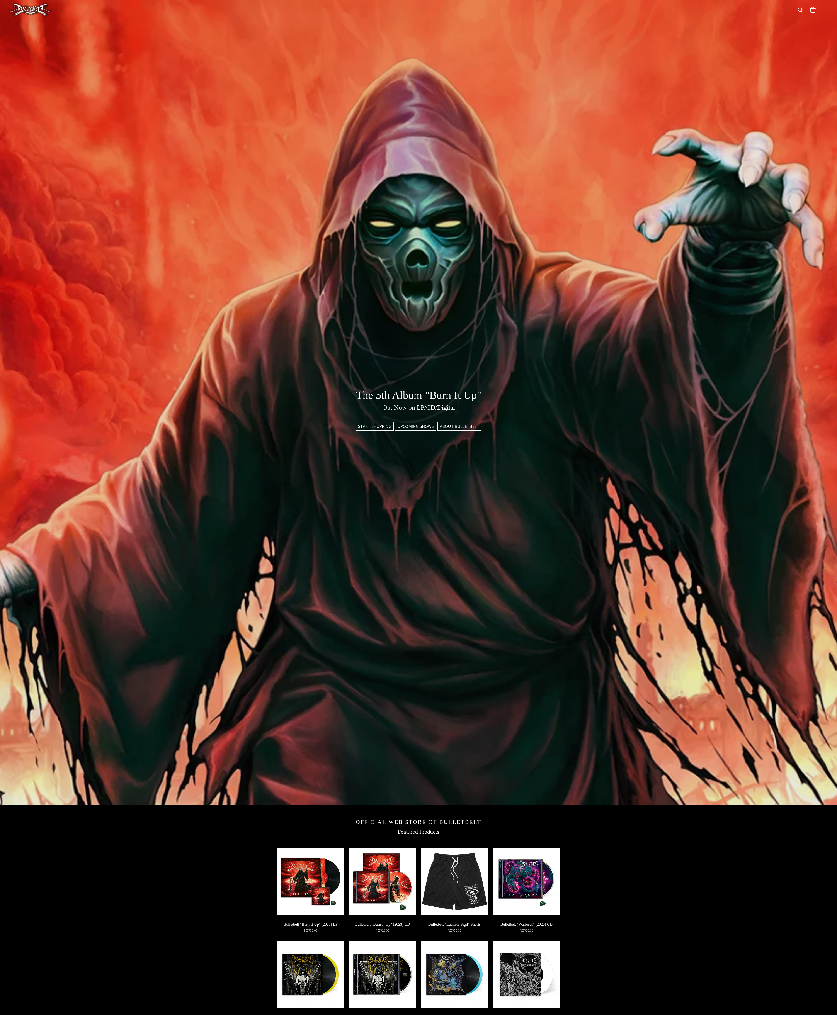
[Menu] (825, 10)
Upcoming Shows (415, 426)
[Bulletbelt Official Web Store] (30, 9)
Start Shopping (374, 426)
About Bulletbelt (459, 426)
